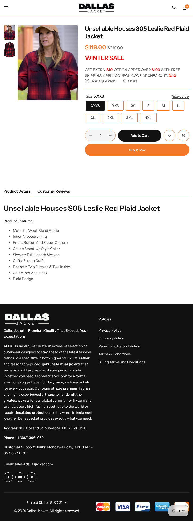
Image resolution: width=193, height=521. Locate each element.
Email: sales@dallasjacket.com (28, 464)
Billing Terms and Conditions (121, 362)
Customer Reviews (53, 191)
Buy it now (137, 150)
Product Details (17, 191)
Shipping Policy (111, 338)
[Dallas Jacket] (96, 7)
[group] (48, 62)
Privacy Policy (109, 330)
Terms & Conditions (114, 354)
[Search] (174, 8)
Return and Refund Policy (119, 346)
